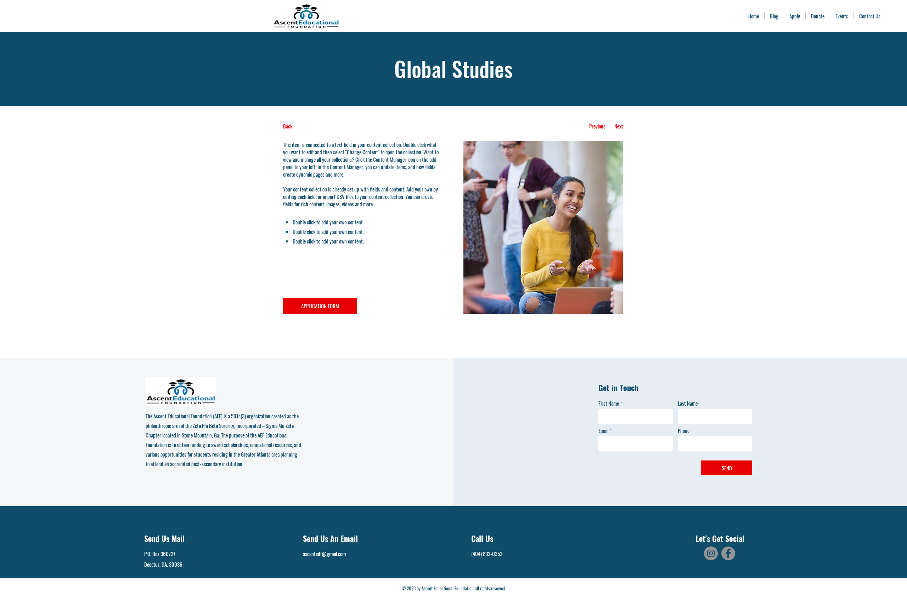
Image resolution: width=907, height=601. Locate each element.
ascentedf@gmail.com (324, 553)
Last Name (688, 403)
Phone (683, 430)
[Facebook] (728, 553)
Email (603, 430)
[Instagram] (711, 553)
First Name (608, 403)
